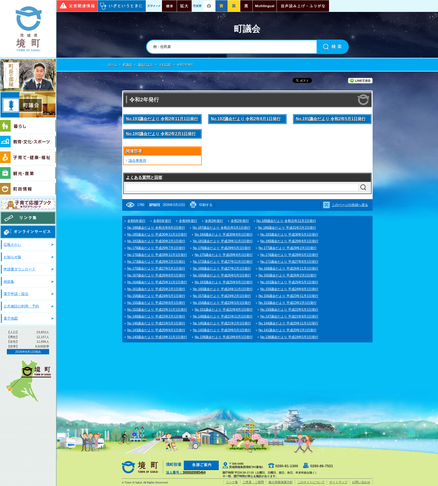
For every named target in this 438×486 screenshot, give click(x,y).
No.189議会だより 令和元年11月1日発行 (286, 221)
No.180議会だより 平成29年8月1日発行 (289, 241)
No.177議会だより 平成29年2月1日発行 (288, 248)
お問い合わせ (361, 482)
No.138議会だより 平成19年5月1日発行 (289, 337)
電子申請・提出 (16, 294)
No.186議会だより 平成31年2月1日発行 (287, 228)
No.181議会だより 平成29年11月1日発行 (223, 241)
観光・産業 (28, 173)
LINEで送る (360, 80)
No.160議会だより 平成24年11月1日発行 (223, 289)
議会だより (145, 64)
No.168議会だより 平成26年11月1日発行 (288, 268)
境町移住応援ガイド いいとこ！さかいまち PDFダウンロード (28, 204)
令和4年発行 (188, 221)
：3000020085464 (186, 472)
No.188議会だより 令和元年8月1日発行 (156, 228)
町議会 (28, 104)
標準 (169, 6)
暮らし (28, 126)
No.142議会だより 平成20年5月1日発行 (222, 330)
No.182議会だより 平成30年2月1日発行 (156, 241)
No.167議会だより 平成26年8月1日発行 (156, 275)
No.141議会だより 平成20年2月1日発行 (288, 330)
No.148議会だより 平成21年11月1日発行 (223, 316)
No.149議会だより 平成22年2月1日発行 (156, 316)
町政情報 (28, 188)
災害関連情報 (77, 6)
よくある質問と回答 (144, 177)
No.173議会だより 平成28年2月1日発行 (156, 262)
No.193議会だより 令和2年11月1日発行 (162, 119)
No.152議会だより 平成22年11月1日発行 (157, 309)
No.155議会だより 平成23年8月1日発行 (156, 303)
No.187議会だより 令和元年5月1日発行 (221, 228)
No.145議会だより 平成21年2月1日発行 (222, 323)
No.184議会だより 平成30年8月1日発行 (224, 234)
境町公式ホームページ (28, 28)
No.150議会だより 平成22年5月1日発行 (289, 309)
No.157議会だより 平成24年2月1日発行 (222, 296)
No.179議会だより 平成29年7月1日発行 (156, 248)
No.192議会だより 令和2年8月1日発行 (246, 119)
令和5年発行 (162, 221)
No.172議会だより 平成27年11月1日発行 (223, 262)
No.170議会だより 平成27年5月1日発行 (156, 268)
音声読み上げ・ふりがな (303, 6)
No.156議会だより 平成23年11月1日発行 (288, 296)
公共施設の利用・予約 (21, 306)
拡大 (184, 6)
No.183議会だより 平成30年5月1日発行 (289, 234)
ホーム (112, 64)
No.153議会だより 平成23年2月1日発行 (288, 303)
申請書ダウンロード (19, 269)
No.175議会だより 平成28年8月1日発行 (224, 255)
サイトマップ (338, 482)
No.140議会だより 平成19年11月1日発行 (157, 337)
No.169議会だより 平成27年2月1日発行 (222, 268)
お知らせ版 (12, 257)
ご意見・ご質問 (253, 482)
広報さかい (12, 244)
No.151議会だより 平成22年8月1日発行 (224, 309)
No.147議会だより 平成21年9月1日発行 (289, 316)
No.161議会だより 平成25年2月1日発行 (156, 289)
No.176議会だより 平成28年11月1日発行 (157, 255)
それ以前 (165, 64)
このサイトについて (311, 482)
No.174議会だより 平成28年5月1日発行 (289, 255)
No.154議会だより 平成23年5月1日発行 (222, 303)
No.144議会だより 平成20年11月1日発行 (288, 323)
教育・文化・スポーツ (28, 142)
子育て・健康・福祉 (28, 157)
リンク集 (28, 218)
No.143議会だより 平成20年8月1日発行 (156, 330)
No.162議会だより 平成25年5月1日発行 (289, 282)
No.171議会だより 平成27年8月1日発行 (289, 262)
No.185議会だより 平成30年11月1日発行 (157, 234)
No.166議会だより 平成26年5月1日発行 (222, 275)
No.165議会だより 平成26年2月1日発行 (288, 275)
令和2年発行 (240, 221)
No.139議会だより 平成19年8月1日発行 (224, 337)
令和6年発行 (136, 221)
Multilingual (265, 6)
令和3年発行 (214, 221)
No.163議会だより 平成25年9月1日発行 (224, 282)
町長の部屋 (28, 75)
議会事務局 (137, 161)
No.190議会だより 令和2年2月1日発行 (161, 134)
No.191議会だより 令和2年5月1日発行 (331, 119)
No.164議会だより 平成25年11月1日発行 (157, 282)
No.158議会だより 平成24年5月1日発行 (156, 296)
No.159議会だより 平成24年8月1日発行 (289, 289)
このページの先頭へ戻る (350, 205)
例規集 (9, 282)
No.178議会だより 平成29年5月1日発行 (222, 248)
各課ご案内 (201, 465)
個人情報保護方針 (280, 482)
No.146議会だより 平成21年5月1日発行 (156, 323)
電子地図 (11, 318)
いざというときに (122, 6)
